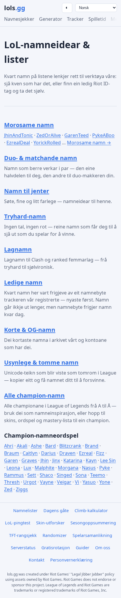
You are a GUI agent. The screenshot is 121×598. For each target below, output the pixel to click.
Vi (77, 482)
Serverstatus (23, 547)
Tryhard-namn (25, 216)
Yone (104, 482)
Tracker (75, 19)
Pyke (104, 467)
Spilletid (97, 19)
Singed (64, 475)
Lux (27, 467)
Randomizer (55, 535)
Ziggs (22, 489)
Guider (82, 547)
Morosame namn (29, 125)
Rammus (14, 475)
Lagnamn (18, 249)
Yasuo (89, 482)
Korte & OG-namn (29, 330)
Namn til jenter (26, 191)
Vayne (46, 482)
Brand (91, 446)
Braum (11, 453)
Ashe (36, 446)
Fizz (100, 453)
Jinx (56, 460)
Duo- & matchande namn (40, 158)
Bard (50, 446)
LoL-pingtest (17, 523)
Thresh (12, 482)
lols (14, 8)
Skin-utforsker (50, 523)
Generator (50, 19)
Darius (48, 453)
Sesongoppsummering (93, 523)
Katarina (72, 460)
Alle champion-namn (34, 395)
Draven (67, 453)
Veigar (64, 482)
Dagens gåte (56, 510)
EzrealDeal (18, 142)
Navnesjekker (19, 19)
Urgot (29, 482)
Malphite (44, 467)
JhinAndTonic (18, 135)
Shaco (46, 475)
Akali (22, 446)
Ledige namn (23, 282)
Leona (13, 467)
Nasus (89, 467)
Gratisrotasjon (55, 547)
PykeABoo (103, 135)
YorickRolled (47, 142)
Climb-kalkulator (91, 510)
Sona (81, 475)
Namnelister (25, 510)
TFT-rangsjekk (23, 535)
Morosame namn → (89, 142)
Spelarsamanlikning (92, 535)
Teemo (97, 475)
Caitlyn (30, 453)
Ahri (8, 446)
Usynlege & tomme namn (41, 362)
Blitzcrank (70, 446)
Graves (29, 460)
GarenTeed (76, 135)
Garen (11, 460)
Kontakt (36, 560)
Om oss (102, 547)
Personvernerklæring (71, 560)
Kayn (91, 460)
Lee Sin (108, 460)
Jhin (45, 460)
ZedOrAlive (48, 135)
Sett (31, 475)
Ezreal (86, 453)
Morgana (68, 467)
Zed (8, 489)
